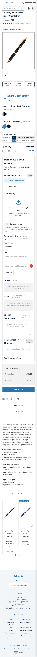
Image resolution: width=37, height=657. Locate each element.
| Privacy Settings (27, 649)
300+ (23, 137)
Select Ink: (16, 121)
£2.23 (27, 141)
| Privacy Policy (17, 649)
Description (18, 405)
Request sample (18, 84)
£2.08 (32, 141)
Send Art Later (16, 224)
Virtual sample (29, 84)
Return (11, 630)
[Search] (22, 8)
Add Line (9, 272)
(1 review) (16, 23)
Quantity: (7, 146)
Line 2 (6, 262)
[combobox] (18, 247)
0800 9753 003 (20, 605)
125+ (18, 137)
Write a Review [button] (25, 23)
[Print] (11, 398)
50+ (14, 137)
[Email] (7, 398)
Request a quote (7, 84)
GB (27, 608)
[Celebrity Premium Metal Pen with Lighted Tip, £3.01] (9, 512)
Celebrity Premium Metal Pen (25, 539)
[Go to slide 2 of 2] (19, 555)
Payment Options (26, 622)
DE (16, 608)
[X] (15, 398)
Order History (11, 639)
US (10, 608)
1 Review (18, 417)
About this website (11, 633)
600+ (27, 137)
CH (30, 608)
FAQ (11, 627)
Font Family (8, 243)
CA (13, 608)
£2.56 (18, 141)
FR (23, 608)
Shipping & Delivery (26, 627)
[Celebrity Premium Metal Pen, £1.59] (25, 512)
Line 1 (6, 252)
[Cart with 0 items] (33, 8)
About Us (11, 619)
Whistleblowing (26, 636)
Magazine (26, 633)
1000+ (32, 137)
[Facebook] (3, 398)
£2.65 (14, 141)
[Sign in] (28, 8)
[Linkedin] (20, 580)
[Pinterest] (18, 398)
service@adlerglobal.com (20, 602)
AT (20, 608)
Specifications (18, 411)
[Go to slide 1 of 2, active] (15, 555)
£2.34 (23, 141)
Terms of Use (8, 649)
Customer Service (26, 630)
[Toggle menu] (3, 3)
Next (32, 525)
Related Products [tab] (18, 494)
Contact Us (26, 619)
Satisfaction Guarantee (11, 623)
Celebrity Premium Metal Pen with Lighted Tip (9, 541)
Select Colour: (16, 108)
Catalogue (11, 636)
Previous (3, 525)
